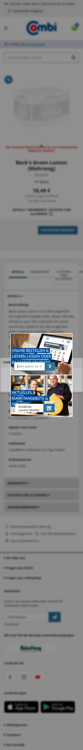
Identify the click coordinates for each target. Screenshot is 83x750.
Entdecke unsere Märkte (29, 408)
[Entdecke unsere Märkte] (49, 408)
